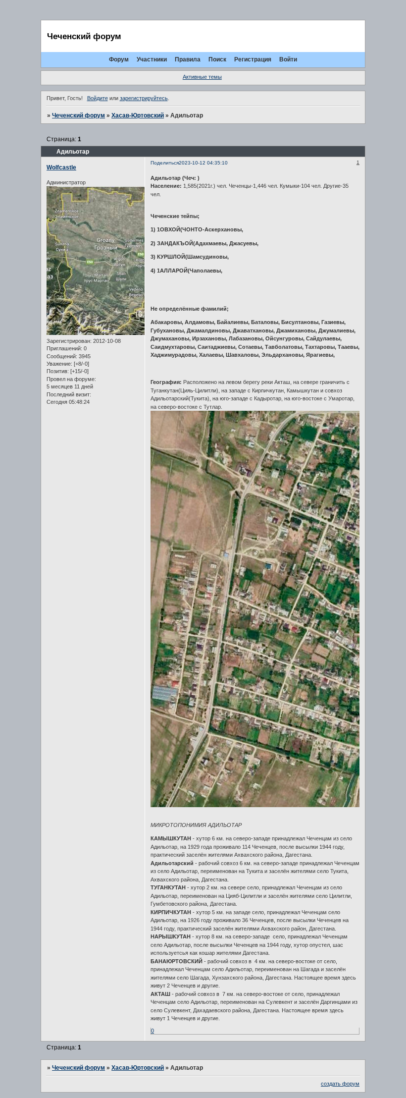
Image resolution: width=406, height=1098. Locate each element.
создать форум (340, 1084)
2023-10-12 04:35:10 (203, 162)
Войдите (97, 98)
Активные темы (202, 77)
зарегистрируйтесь (144, 98)
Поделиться (165, 162)
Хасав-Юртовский (137, 115)
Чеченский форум (78, 115)
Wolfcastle (61, 167)
